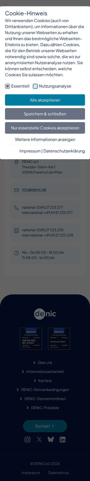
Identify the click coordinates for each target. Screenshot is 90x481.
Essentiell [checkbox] (20, 86)
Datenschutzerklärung (64, 150)
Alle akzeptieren (45, 100)
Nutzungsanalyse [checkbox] (55, 86)
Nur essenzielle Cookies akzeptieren (45, 127)
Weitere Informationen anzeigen (45, 139)
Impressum (30, 150)
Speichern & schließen (45, 113)
